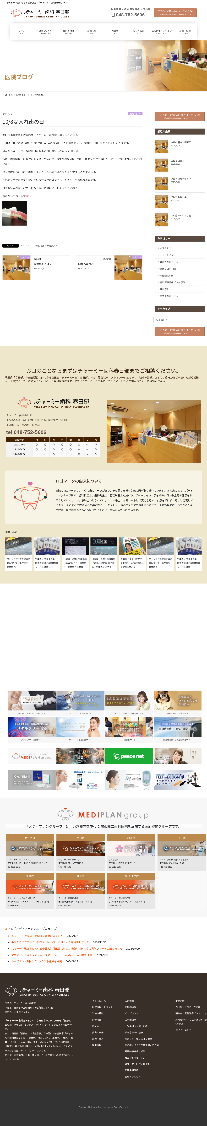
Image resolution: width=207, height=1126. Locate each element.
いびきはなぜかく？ (181, 178)
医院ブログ (135, 113)
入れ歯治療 (130, 1019)
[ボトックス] (178, 756)
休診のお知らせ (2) (169, 262)
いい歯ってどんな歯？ (182, 215)
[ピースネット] (129, 756)
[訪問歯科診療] (32, 756)
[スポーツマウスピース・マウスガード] (80, 756)
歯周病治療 (130, 1007)
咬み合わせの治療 (134, 1032)
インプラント (131, 1013)
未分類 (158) (166, 275)
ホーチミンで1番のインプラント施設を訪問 (36, 961)
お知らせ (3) (166, 248)
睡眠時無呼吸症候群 (135, 1051)
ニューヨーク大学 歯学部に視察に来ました (37, 936)
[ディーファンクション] (129, 780)
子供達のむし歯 (179, 197)
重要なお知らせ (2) (169, 296)
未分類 (36, 245)
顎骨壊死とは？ (43, 264)
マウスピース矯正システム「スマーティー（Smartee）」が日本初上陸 (52, 955)
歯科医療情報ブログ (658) (173, 282)
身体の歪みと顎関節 (181, 142)
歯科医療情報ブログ (50, 245)
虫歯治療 (129, 1000)
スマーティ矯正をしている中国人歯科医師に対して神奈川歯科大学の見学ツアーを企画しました (66, 948)
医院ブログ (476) (168, 268)
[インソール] (178, 780)
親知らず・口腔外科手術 (137, 1064)
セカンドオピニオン (135, 1057)
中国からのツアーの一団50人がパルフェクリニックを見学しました (50, 942)
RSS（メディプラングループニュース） (33, 928)
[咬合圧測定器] (32, 780)
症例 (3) (164, 289)
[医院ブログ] (16, 267)
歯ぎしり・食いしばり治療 (138, 1038)
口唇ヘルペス (86, 264)
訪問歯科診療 (131, 1070)
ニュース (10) (167, 255)
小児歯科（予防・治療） (137, 1026)
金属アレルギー (133, 1076)
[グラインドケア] (80, 780)
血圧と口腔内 (177, 160)
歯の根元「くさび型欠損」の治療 (142, 1045)
